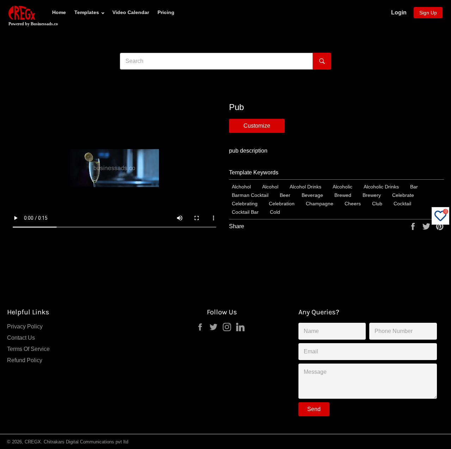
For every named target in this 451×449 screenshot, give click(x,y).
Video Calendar (130, 12)
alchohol (241, 187)
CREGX (33, 441)
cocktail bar (245, 212)
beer (285, 195)
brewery (372, 195)
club (377, 203)
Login (399, 12)
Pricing (165, 12)
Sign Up (428, 12)
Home (59, 12)
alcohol (270, 187)
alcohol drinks (305, 187)
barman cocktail (250, 195)
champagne (319, 203)
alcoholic (342, 187)
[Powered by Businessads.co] (21, 13)
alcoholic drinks (381, 187)
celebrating (245, 203)
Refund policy (24, 360)
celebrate (403, 195)
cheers (353, 203)
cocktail (402, 203)
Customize (256, 126)
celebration (282, 203)
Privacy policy (25, 326)
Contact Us (21, 338)
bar (414, 187)
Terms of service (28, 349)
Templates (86, 12)
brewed (342, 195)
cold (275, 212)
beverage (312, 195)
